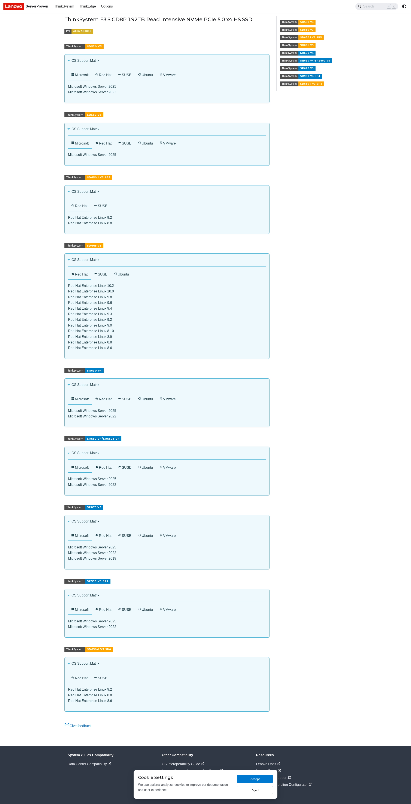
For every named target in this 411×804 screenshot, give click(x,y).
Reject (255, 790)
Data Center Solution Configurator (282, 784)
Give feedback (80, 726)
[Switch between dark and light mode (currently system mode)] (404, 6)
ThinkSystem (64, 6)
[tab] (80, 75)
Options (107, 6)
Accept (255, 779)
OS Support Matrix (85, 60)
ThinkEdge (87, 6)
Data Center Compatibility (87, 764)
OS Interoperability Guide (181, 764)
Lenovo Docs (266, 764)
